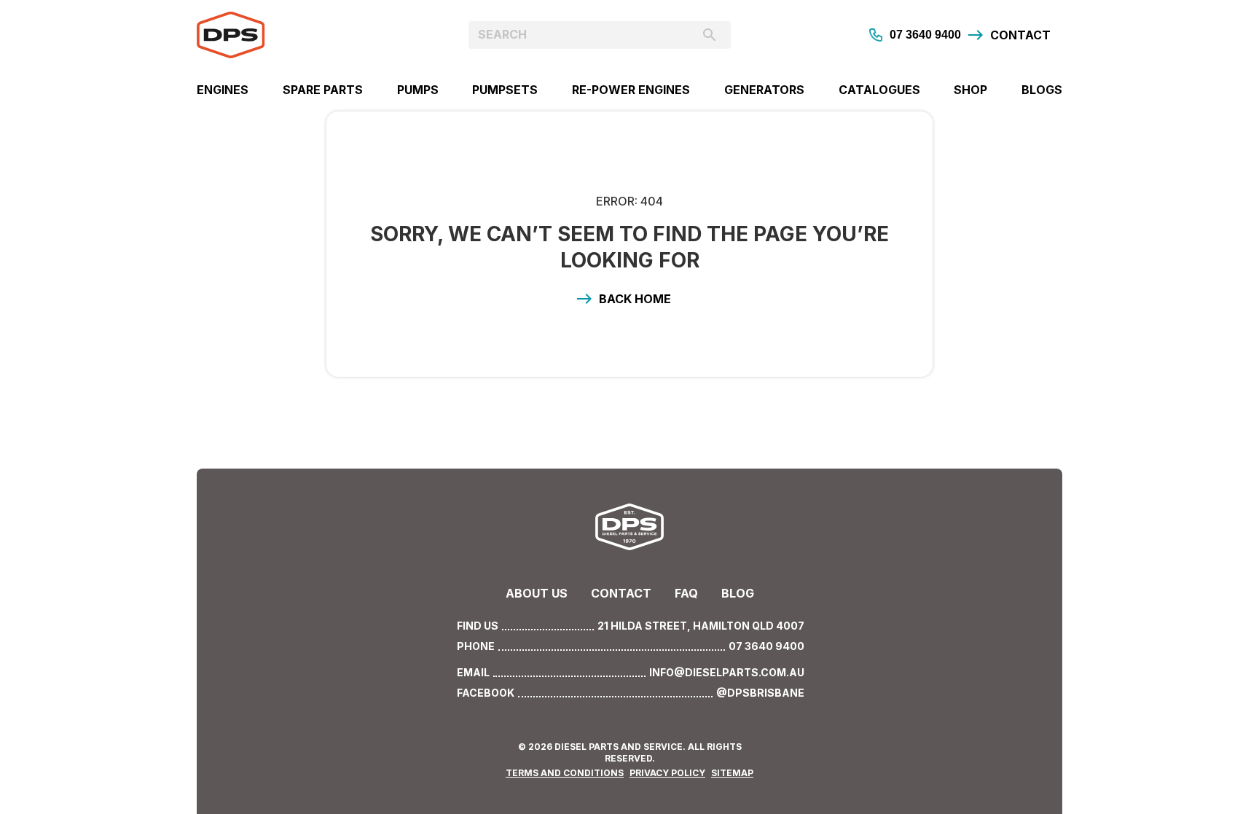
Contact (621, 593)
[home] (305, 35)
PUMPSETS (505, 89)
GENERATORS (764, 89)
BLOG (737, 593)
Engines (222, 89)
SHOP (970, 89)
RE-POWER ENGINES (631, 89)
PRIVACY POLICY (667, 772)
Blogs (1041, 89)
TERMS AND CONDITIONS (565, 772)
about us (537, 593)
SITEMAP (732, 772)
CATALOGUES (879, 89)
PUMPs (418, 89)
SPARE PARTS (323, 89)
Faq (686, 593)
